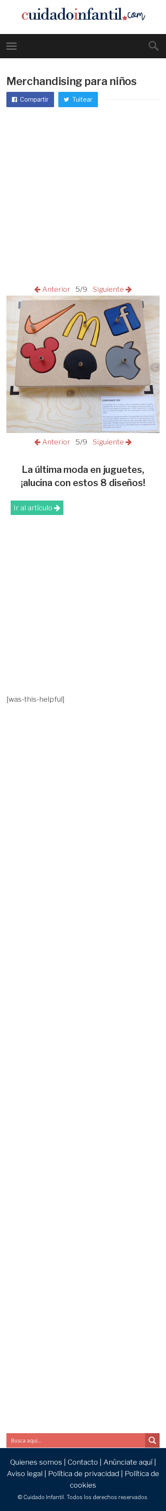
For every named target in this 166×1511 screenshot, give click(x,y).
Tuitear (81, 99)
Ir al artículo (34, 508)
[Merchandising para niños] (83, 430)
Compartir (34, 99)
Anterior (57, 289)
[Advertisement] (83, 196)
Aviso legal (25, 1473)
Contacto (83, 1462)
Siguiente (107, 289)
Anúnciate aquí (127, 1462)
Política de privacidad (83, 1473)
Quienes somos (36, 1462)
